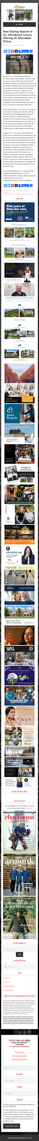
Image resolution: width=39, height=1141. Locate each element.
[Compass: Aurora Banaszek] (19, 524)
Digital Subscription (8, 986)
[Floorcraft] (19, 584)
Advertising (19, 1052)
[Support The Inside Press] (19, 1050)
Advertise (6, 978)
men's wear (24, 194)
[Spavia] (19, 644)
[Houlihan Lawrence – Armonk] (19, 342)
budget (13, 194)
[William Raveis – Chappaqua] (19, 262)
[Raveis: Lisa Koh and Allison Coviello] (19, 483)
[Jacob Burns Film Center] (19, 544)
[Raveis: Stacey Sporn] (19, 282)
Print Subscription (8, 990)
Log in (30, 1138)
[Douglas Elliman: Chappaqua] (19, 624)
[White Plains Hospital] (19, 221)
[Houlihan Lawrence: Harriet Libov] (19, 564)
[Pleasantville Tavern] (19, 503)
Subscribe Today (11, 1126)
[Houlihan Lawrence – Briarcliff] (19, 362)
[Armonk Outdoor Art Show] (19, 665)
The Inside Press (19, 13)
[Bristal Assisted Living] (19, 604)
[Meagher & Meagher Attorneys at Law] (19, 463)
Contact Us (6, 982)
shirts (31, 194)
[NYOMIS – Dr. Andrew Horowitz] (19, 302)
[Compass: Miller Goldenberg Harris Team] (19, 403)
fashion (18, 194)
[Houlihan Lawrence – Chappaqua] (19, 322)
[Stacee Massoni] (19, 443)
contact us (28, 808)
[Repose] (19, 383)
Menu (21, 24)
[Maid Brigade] (19, 423)
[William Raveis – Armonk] (19, 241)
